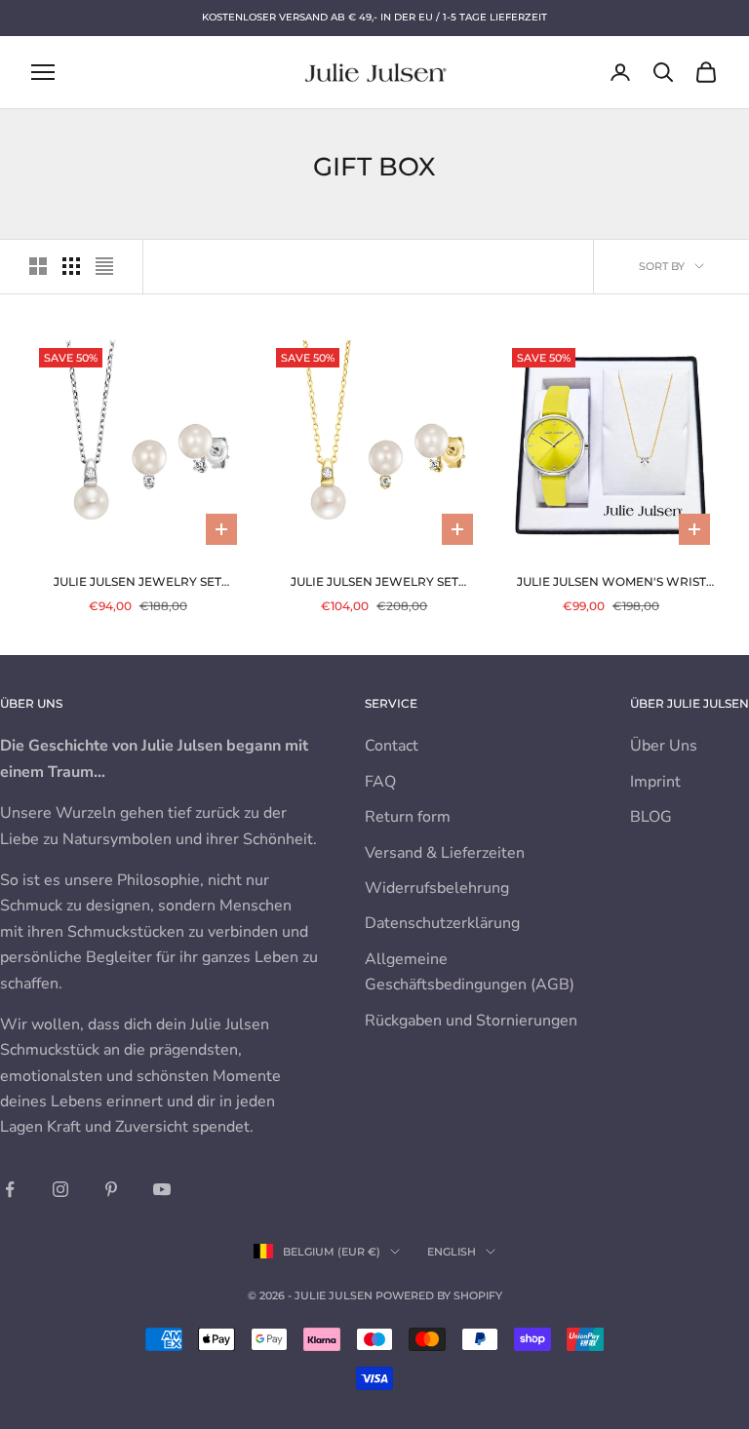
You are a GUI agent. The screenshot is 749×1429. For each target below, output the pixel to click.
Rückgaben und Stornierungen (471, 1020)
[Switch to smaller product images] (71, 266)
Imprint (655, 781)
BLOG (651, 817)
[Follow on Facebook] (10, 1189)
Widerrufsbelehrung (437, 888)
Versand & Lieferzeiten (445, 853)
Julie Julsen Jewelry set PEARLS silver (137, 583)
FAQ (380, 781)
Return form (408, 817)
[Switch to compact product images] (104, 266)
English (451, 1251)
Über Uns (663, 745)
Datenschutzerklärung (442, 923)
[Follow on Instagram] (60, 1189)
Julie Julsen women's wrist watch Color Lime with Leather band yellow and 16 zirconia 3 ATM (611, 583)
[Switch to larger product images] (38, 266)
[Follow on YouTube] (162, 1189)
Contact (391, 745)
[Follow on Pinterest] (111, 1189)
